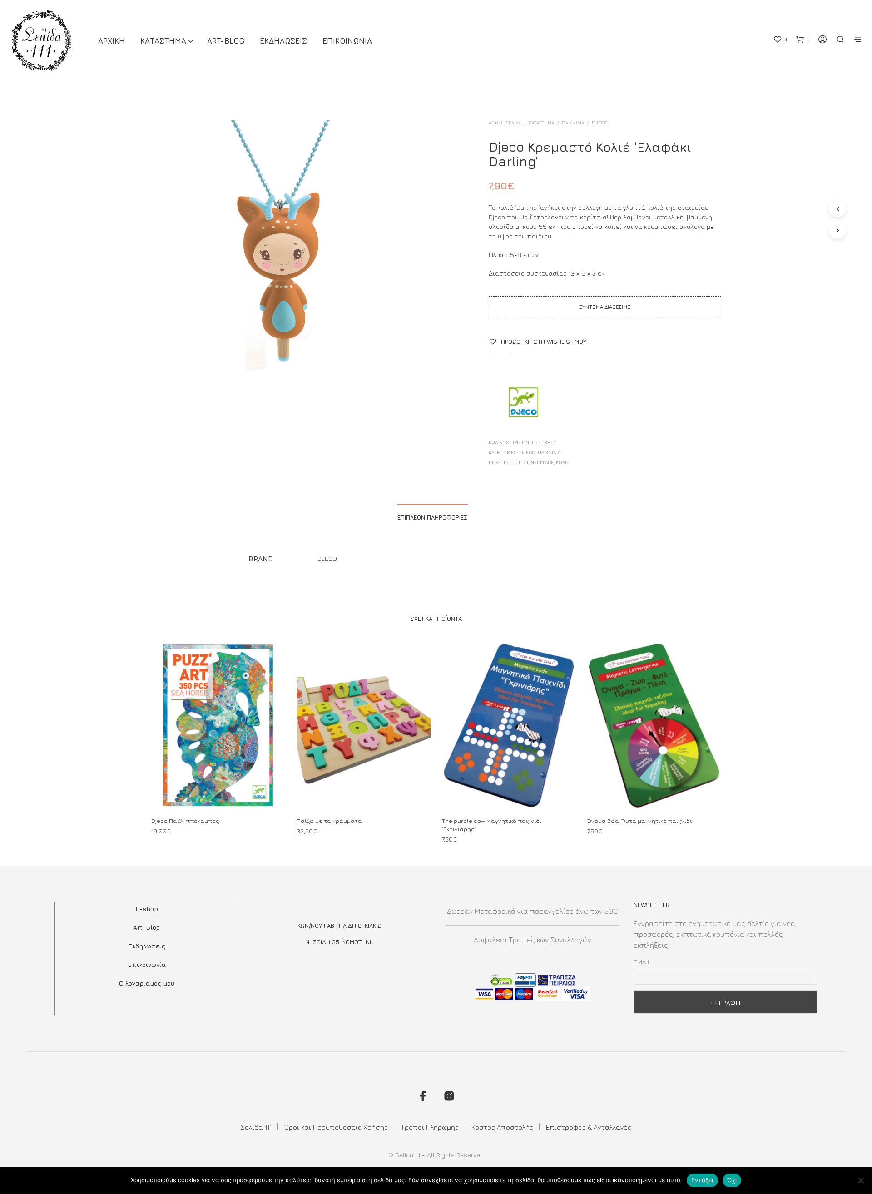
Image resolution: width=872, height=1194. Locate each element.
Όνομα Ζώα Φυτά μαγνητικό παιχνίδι (639, 820)
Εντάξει (702, 1180)
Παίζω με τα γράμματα (329, 820)
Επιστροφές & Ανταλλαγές (588, 1127)
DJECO (600, 122)
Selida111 (407, 1155)
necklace (542, 462)
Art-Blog (225, 40)
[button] (780, 39)
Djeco (520, 462)
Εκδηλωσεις (283, 40)
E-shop (146, 908)
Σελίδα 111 (256, 1127)
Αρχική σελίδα (505, 122)
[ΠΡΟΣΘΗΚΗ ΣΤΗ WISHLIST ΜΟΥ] (218, 792)
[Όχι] (860, 1180)
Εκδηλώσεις (146, 946)
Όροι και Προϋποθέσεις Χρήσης (336, 1127)
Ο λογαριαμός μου (146, 983)
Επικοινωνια (347, 40)
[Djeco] (523, 403)
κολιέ (562, 462)
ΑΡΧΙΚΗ (111, 40)
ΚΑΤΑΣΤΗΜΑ (163, 40)
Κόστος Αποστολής (502, 1127)
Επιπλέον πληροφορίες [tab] (432, 517)
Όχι (732, 1180)
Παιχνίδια (573, 122)
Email (642, 962)
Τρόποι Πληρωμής (430, 1127)
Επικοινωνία (147, 964)
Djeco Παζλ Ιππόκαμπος (185, 820)
